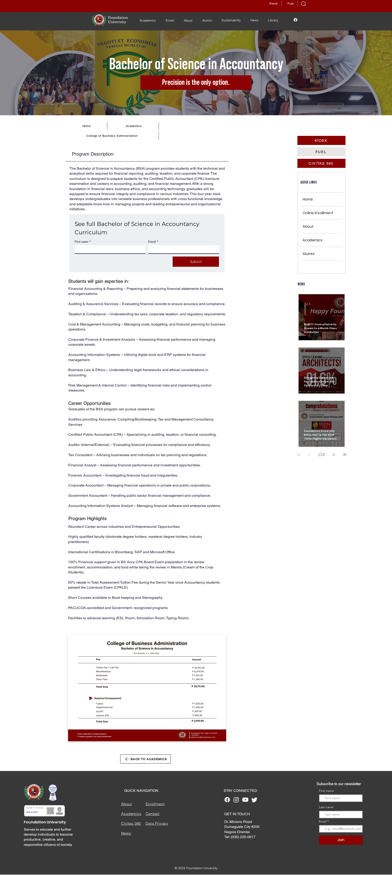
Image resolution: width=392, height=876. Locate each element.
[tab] (147, 153)
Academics (312, 240)
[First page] (298, 454)
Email (153, 241)
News (126, 833)
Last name (326, 807)
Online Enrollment (318, 212)
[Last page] (345, 454)
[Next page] (334, 454)
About (308, 226)
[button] (303, 3)
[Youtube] (245, 799)
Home (308, 199)
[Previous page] (309, 454)
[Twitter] (254, 799)
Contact (153, 813)
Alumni (308, 253)
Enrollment (155, 804)
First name (83, 241)
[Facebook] (295, 19)
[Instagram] (236, 799)
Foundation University (45, 822)
